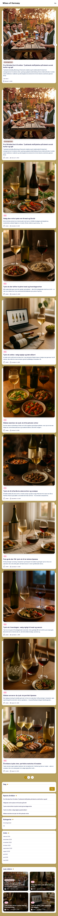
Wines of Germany (11, 3)
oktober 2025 (6, 839)
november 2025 (7, 836)
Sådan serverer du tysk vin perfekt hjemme (19, 689)
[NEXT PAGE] (32, 771)
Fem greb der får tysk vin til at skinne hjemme (20, 553)
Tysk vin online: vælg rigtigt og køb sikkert (19, 349)
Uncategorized (8, 135)
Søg (4, 778)
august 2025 (6, 845)
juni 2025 (5, 851)
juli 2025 (5, 848)
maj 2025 (5, 854)
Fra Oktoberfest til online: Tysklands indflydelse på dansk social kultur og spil (25, 793)
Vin (5, 62)
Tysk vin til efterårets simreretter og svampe (20, 485)
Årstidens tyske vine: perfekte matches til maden (22, 758)
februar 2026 (6, 830)
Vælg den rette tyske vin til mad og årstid (19, 65)
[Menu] (55, 3)
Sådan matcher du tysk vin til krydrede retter (20, 417)
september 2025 (7, 842)
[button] (6, 72)
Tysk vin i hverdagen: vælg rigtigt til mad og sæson (22, 621)
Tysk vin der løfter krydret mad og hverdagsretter (22, 281)
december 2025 (7, 833)
